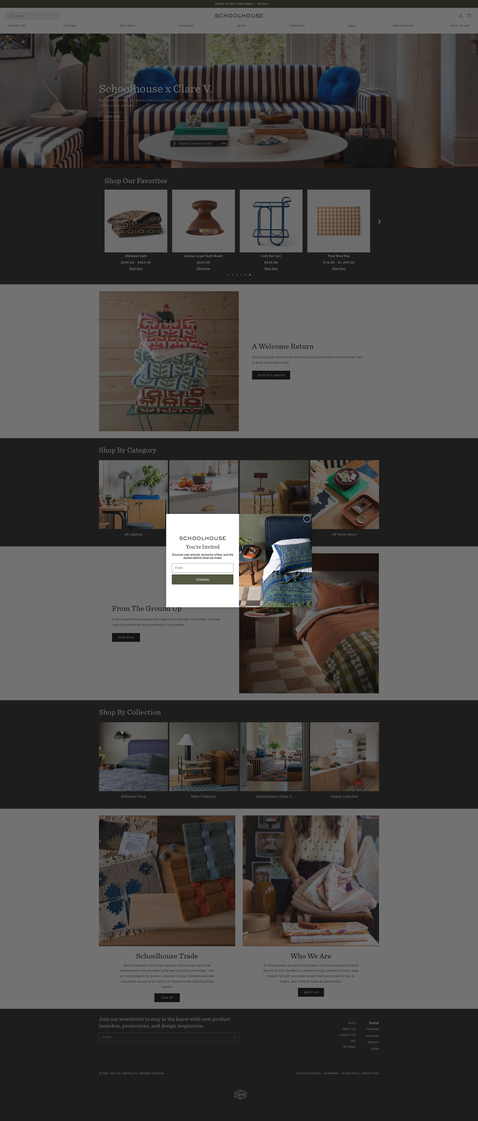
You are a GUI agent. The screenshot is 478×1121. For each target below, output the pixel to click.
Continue (202, 579)
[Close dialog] (307, 518)
